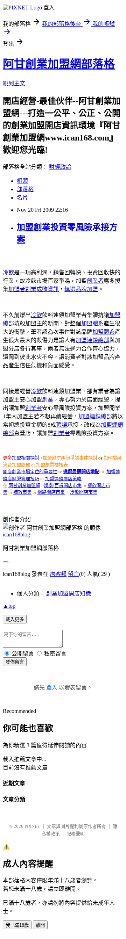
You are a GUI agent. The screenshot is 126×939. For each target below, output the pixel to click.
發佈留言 (15, 662)
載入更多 (15, 619)
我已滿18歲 (17, 925)
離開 (40, 925)
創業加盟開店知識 (68, 594)
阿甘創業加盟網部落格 (59, 64)
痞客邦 (58, 574)
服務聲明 (75, 833)
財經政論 (60, 167)
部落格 (25, 189)
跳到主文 (14, 83)
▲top (9, 606)
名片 (22, 198)
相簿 (22, 181)
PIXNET (32, 826)
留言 (73, 574)
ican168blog (16, 534)
